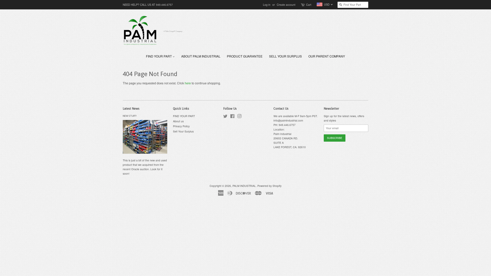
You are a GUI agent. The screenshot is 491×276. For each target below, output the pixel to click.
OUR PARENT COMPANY (326, 56)
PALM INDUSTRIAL (244, 186)
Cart (308, 5)
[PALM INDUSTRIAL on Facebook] (232, 117)
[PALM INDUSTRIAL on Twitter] (225, 117)
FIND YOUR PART (159, 56)
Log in (266, 5)
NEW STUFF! (130, 115)
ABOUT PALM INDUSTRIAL (200, 56)
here (188, 83)
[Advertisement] (70, 210)
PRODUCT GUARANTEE (245, 56)
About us (178, 121)
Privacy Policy (181, 126)
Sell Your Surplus (285, 56)
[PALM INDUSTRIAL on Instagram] (239, 117)
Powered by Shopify (269, 186)
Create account (286, 5)
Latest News (131, 108)
